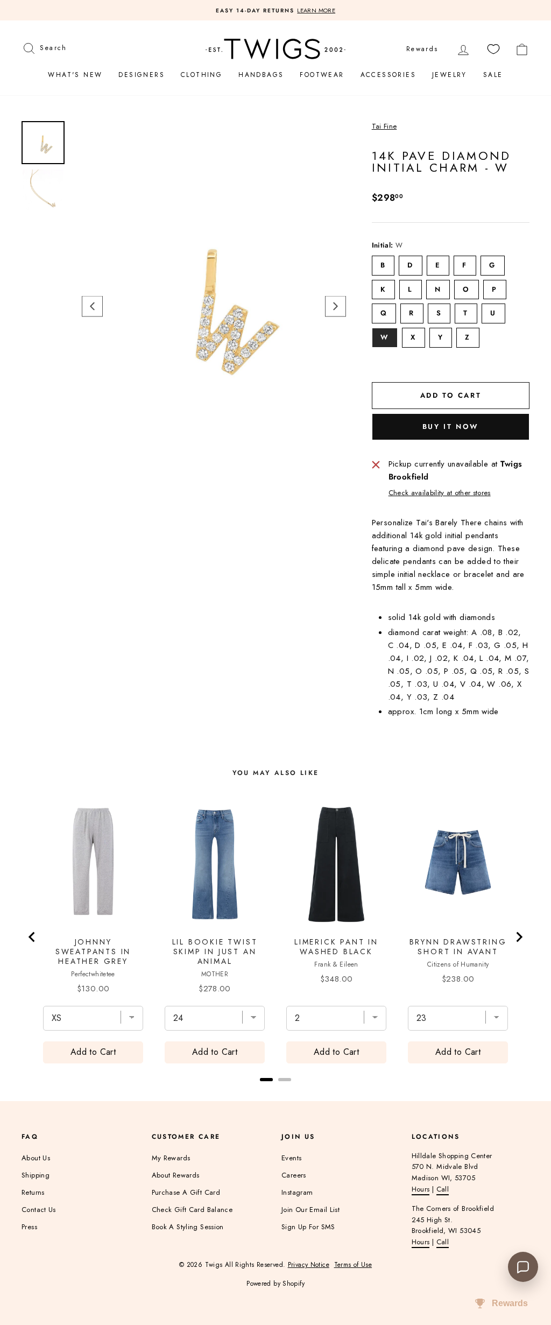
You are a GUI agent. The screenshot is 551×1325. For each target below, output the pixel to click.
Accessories (388, 75)
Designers (141, 75)
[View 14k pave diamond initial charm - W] (43, 142)
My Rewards (171, 1158)
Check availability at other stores (439, 493)
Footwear (322, 75)
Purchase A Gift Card (186, 1192)
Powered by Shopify (275, 1283)
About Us (36, 1158)
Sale (493, 75)
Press (29, 1227)
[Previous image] (92, 306)
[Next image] (335, 306)
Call (442, 1189)
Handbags (261, 75)
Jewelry (449, 75)
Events (291, 1158)
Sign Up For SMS (308, 1227)
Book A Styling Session (188, 1227)
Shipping (36, 1175)
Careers (293, 1175)
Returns (33, 1192)
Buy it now (450, 426)
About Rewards (176, 1175)
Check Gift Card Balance (192, 1209)
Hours (421, 1189)
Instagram (297, 1192)
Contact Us (39, 1209)
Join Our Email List (310, 1209)
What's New (75, 75)
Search (53, 46)
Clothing (201, 75)
